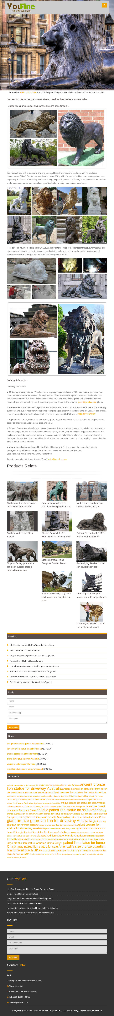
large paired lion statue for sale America (43, 846)
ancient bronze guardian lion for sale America (59, 785)
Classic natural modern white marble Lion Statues (30, 682)
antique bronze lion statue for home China (46, 803)
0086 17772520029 (86, 414)
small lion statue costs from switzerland (25, 769)
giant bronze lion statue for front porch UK (61, 829)
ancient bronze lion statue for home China (30, 792)
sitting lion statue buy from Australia (23, 759)
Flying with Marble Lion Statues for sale (26, 661)
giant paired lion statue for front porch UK (82, 832)
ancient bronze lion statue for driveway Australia (56, 786)
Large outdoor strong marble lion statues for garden (31, 655)
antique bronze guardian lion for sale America (70, 799)
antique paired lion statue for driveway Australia (28, 806)
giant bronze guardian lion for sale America (59, 825)
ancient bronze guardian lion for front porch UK (22, 785)
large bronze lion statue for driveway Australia (84, 839)
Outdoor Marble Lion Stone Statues (24, 650)
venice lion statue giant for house (22, 764)
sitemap (98, 1011)
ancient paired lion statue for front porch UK (55, 796)
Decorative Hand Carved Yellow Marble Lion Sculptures (32, 676)
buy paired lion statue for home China (85, 817)
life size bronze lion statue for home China (45, 854)
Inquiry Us (13, 727)
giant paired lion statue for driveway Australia (43, 832)
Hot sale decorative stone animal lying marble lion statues (34, 666)
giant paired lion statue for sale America (60, 835)
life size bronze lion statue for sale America (76, 854)
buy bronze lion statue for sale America (44, 817)
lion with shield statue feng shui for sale (24, 749)
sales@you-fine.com (87, 402)
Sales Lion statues (28, 92)
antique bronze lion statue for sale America (83, 803)
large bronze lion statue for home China (30, 842)
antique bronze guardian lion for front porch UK (33, 799)
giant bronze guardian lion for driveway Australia (49, 820)
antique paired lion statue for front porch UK (69, 807)
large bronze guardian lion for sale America (47, 839)
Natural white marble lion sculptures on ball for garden (32, 671)
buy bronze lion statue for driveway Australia (60, 814)
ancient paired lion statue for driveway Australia (23, 796)
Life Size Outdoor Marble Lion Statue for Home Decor (31, 645)
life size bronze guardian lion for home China (63, 850)
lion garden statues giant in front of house (25, 743)
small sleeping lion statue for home (22, 754)
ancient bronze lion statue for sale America (77, 792)
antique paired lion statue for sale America (69, 810)
